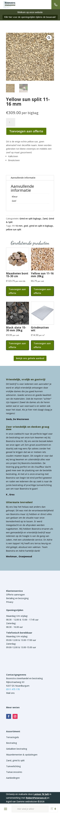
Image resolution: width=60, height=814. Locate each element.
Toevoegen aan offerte (26, 131)
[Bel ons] (55, 4)
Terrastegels (12, 737)
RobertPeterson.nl (36, 797)
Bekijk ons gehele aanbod (30, 358)
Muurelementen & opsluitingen (21, 754)
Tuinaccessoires (14, 771)
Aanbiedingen (13, 777)
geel (26, 225)
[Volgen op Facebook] (8, 716)
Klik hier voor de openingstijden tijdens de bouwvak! (30, 17)
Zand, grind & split (15, 760)
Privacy (9, 601)
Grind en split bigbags (30, 218)
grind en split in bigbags (41, 225)
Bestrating (11, 742)
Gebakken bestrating (16, 748)
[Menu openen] (5, 809)
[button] (49, 37)
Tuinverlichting (13, 766)
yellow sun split (13, 229)
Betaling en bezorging (17, 598)
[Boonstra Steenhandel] (9, 4)
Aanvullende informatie (23, 177)
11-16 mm (17, 225)
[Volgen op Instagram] (15, 716)
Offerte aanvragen (15, 594)
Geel (14, 200)
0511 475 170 (13, 689)
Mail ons (10, 692)
